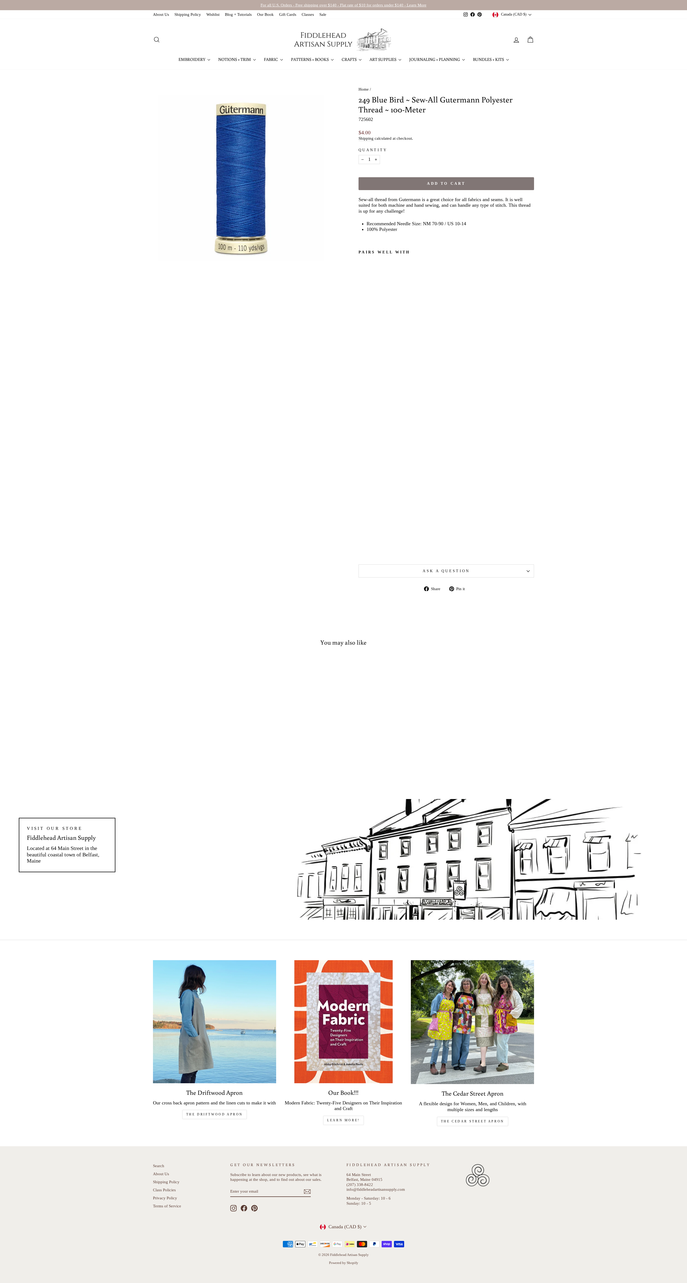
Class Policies (164, 1190)
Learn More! (343, 1120)
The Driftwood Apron (214, 1114)
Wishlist (213, 14)
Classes (308, 14)
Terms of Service (167, 1206)
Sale (322, 14)
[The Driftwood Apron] (214, 1021)
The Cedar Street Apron (472, 1121)
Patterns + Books (310, 59)
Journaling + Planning (435, 59)
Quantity (373, 150)
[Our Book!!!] (343, 1021)
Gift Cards (287, 14)
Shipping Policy (187, 14)
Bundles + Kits (489, 59)
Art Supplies (383, 59)
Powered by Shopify (343, 1263)
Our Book (265, 14)
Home (364, 89)
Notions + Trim (235, 59)
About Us (161, 14)
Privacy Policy (165, 1198)
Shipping (366, 138)
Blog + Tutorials (238, 14)
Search (158, 1165)
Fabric (271, 59)
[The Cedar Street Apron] (472, 1022)
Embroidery (192, 59)
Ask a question (446, 571)
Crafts (349, 59)
